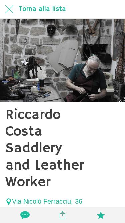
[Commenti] (24, 215)
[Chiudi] (9, 9)
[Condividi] (62, 215)
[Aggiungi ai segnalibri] (101, 215)
